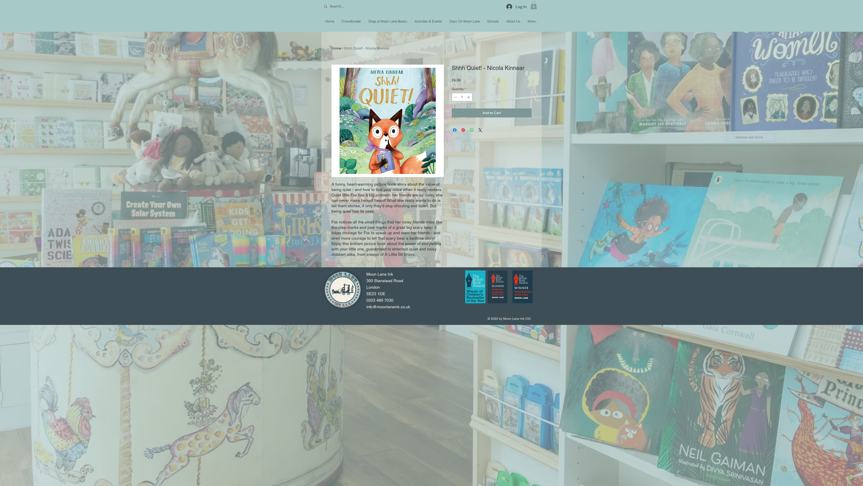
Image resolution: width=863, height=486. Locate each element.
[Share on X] (480, 130)
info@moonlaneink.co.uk (388, 306)
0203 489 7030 (379, 300)
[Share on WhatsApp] (471, 130)
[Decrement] (455, 97)
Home (336, 48)
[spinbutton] (462, 97)
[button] (533, 5)
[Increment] (469, 97)
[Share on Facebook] (454, 130)
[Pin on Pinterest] (463, 130)
